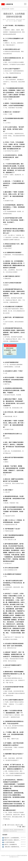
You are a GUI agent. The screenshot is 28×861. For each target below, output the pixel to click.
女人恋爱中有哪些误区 (9, 842)
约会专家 (12, 8)
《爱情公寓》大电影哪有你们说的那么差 (13, 846)
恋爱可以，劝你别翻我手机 (10, 844)
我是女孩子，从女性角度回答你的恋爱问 (13, 837)
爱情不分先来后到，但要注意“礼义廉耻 (13, 840)
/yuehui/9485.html (13, 831)
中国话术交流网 (6, 8)
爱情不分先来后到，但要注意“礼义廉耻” (15, 825)
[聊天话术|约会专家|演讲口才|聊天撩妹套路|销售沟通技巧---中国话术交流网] (7, 4)
